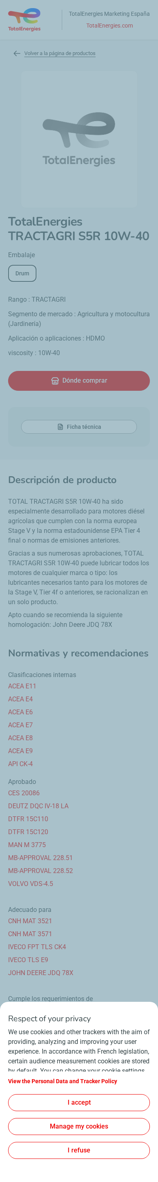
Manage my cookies (79, 1126)
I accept (79, 1102)
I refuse (79, 1150)
